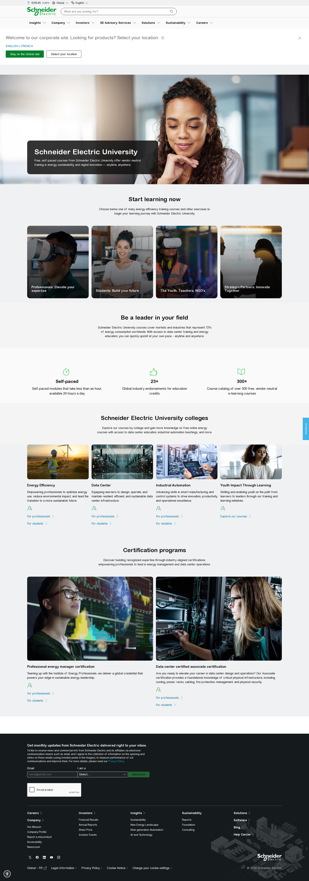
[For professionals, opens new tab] (40, 516)
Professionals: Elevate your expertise (53, 289)
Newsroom (33, 847)
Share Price (85, 829)
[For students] (37, 524)
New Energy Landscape (144, 824)
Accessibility (34, 842)
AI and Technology (141, 834)
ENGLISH (12, 46)
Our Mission (34, 827)
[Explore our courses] (235, 516)
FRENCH (27, 46)
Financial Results (88, 819)
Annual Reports (88, 824)
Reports (187, 819)
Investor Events (88, 834)
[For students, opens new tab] (102, 524)
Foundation (188, 824)
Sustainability (138, 819)
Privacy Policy (116, 761)
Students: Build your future (117, 291)
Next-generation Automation (147, 829)
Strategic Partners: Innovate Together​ (247, 289)
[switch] (7, 874)
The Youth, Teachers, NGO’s (182, 291)
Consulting (188, 829)
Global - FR (34, 868)
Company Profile (36, 832)
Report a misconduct (39, 837)
